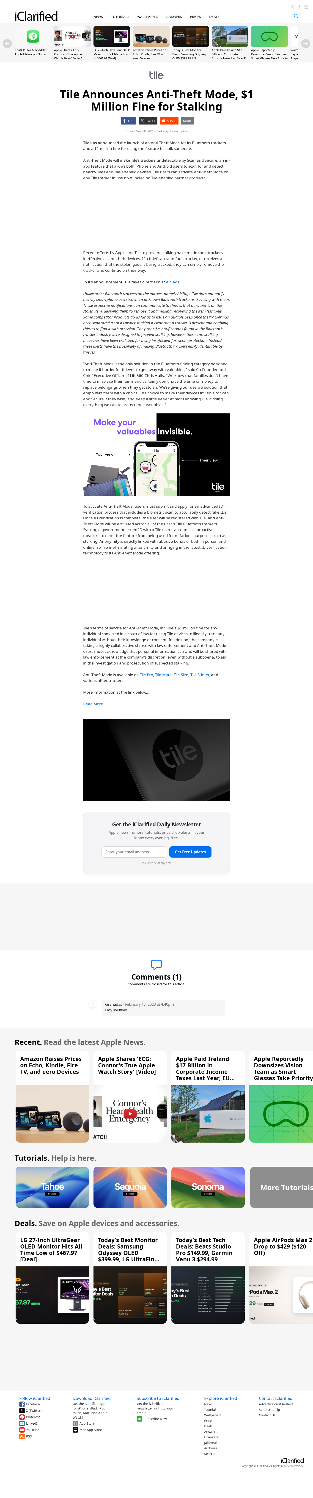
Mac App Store (91, 1430)
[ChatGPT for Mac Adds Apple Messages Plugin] (33, 45)
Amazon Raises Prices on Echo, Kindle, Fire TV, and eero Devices (149, 54)
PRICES (195, 16)
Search (209, 1453)
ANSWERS (174, 16)
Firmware (211, 1437)
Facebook (33, 1404)
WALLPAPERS (147, 16)
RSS (29, 1436)
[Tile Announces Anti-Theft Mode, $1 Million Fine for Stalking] (156, 454)
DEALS (214, 16)
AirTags (172, 282)
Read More (93, 703)
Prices (208, 1420)
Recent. (28, 1042)
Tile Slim (181, 674)
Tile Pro (146, 674)
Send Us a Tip (269, 1409)
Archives (210, 1448)
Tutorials (210, 1409)
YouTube (32, 1430)
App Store (87, 1423)
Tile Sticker (199, 674)
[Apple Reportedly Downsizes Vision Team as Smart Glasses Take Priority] (269, 45)
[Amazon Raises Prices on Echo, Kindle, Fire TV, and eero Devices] (151, 45)
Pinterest (33, 1417)
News (208, 1404)
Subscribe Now (155, 1419)
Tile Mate (163, 674)
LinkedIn (32, 1423)
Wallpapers (213, 1415)
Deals (208, 1426)
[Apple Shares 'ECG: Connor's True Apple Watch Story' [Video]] (72, 45)
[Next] (305, 43)
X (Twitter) (33, 1410)
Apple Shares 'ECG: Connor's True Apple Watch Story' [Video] (68, 54)
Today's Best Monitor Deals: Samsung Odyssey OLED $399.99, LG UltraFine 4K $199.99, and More (189, 58)
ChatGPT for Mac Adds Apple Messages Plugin (30, 52)
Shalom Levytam (178, 131)
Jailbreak (210, 1442)
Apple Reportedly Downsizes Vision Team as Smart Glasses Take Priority (269, 54)
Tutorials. (32, 1158)
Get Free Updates (190, 851)
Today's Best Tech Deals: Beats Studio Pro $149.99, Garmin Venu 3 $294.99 (204, 1249)
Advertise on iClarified (276, 1404)
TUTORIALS (120, 16)
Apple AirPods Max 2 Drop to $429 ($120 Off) (283, 1246)
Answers (210, 1431)
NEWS (98, 16)
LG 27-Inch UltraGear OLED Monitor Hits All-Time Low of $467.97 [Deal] (111, 54)
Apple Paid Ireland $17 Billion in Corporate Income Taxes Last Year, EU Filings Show (230, 56)
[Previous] (7, 43)
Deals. (26, 1223)
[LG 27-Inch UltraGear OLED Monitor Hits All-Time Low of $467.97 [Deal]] (111, 45)
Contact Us (267, 1415)
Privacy (298, 1466)
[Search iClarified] (296, 16)
